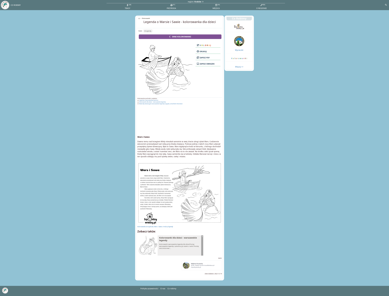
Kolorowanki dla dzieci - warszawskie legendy (152, 102)
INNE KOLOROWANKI (180, 36)
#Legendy (147, 31)
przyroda (171, 6)
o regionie (261, 6)
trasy (128, 6)
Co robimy (171, 288)
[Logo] (5, 5)
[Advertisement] (179, 119)
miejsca (216, 6)
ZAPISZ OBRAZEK (206, 63)
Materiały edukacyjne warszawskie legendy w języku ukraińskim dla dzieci (161, 104)
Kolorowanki (146, 18)
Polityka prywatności (149, 288)
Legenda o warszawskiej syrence (148, 100)
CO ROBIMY (16, 5)
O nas (162, 288)
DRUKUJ (202, 51)
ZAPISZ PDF (203, 57)
